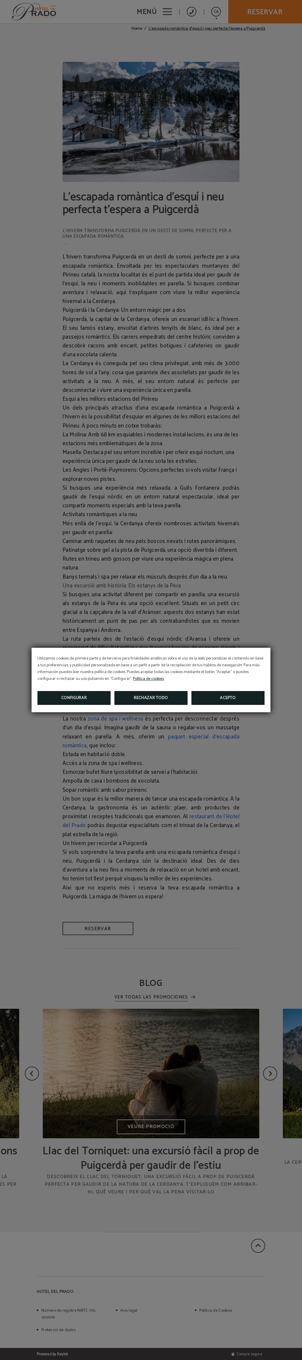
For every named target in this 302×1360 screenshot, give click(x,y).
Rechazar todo (151, 698)
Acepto (228, 698)
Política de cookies (148, 678)
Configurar (74, 698)
